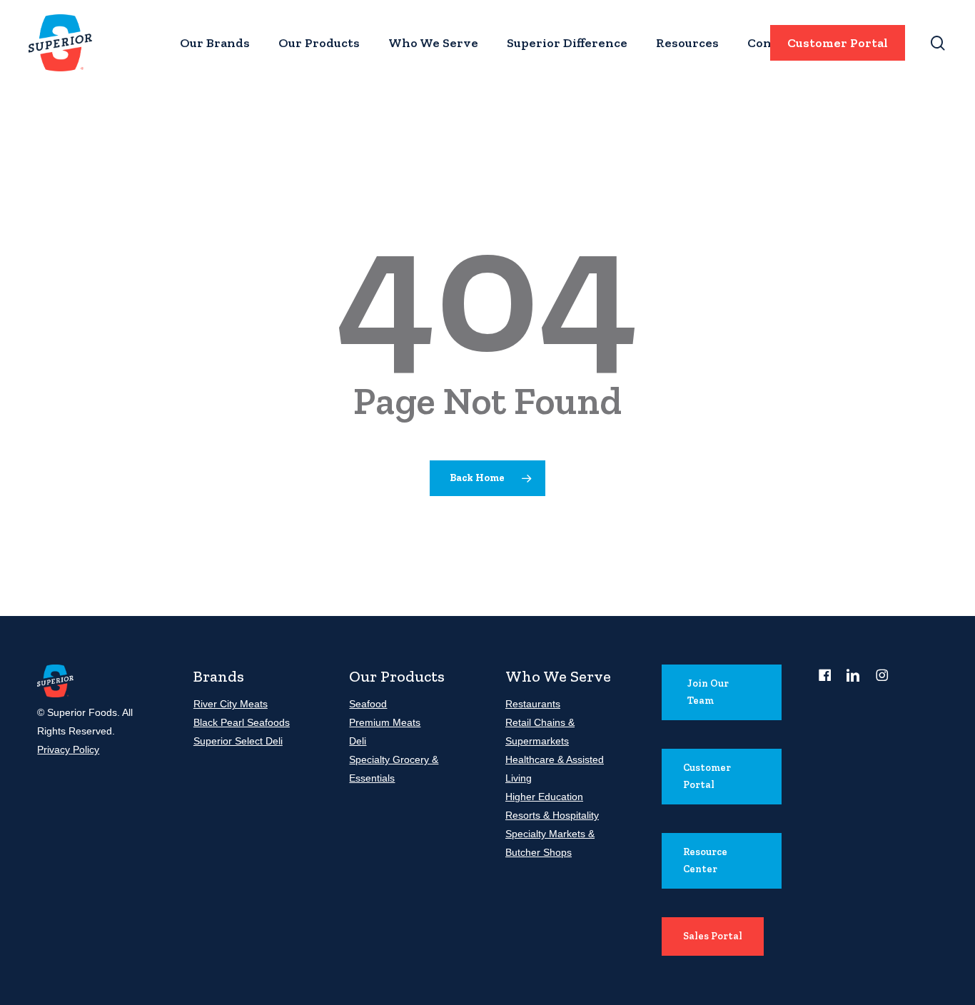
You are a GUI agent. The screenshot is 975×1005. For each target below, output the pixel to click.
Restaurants (532, 703)
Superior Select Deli (238, 741)
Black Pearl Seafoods (241, 722)
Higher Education (544, 796)
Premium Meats (384, 722)
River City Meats (230, 703)
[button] (722, 692)
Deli (357, 741)
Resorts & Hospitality (552, 815)
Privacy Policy (68, 749)
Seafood (368, 703)
